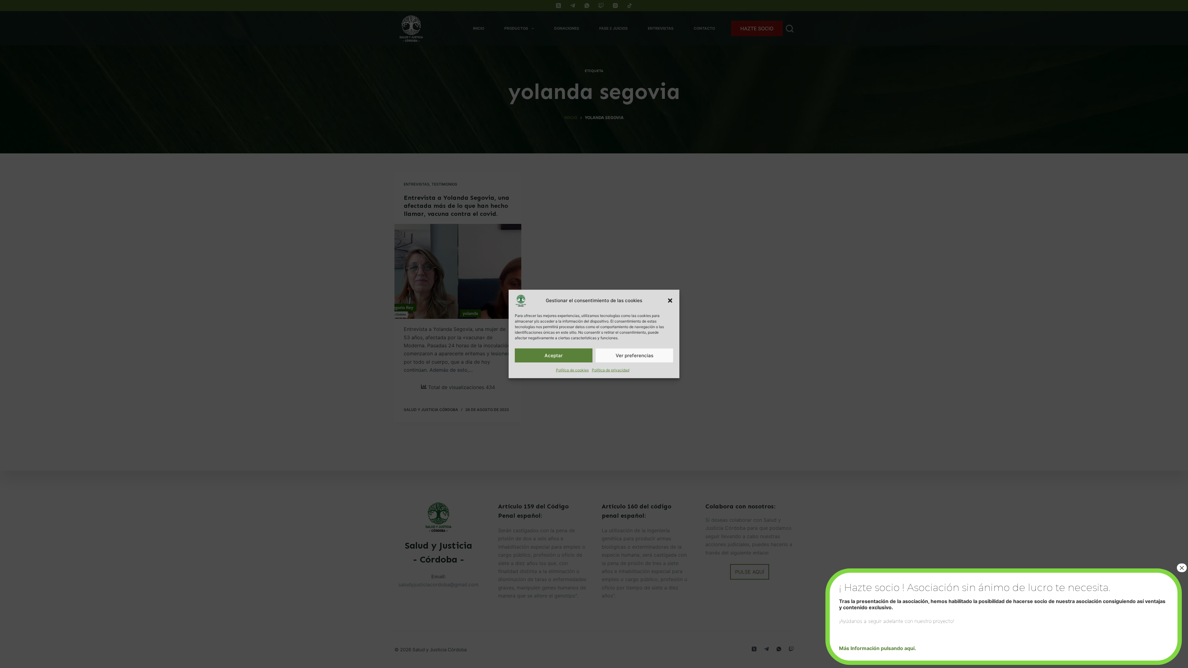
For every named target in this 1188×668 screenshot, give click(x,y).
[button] (670, 301)
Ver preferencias (634, 355)
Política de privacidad (610, 370)
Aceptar (553, 355)
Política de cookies (572, 370)
